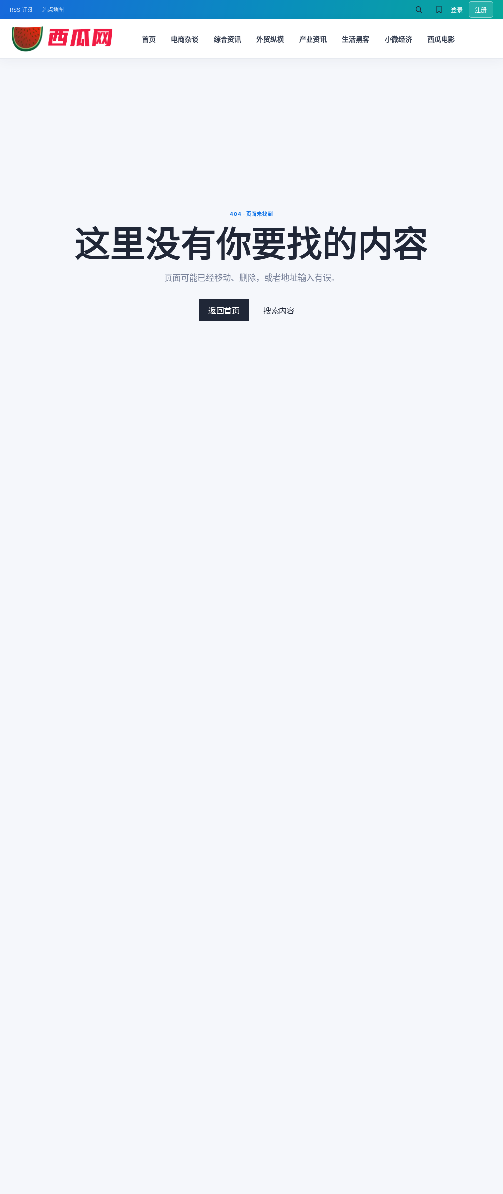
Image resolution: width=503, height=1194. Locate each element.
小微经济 (398, 39)
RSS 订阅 (21, 9)
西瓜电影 (441, 39)
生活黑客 (355, 39)
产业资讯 (313, 39)
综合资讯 (227, 39)
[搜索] (418, 9)
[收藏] (439, 9)
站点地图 (53, 9)
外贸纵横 (270, 39)
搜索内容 (279, 310)
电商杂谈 (184, 39)
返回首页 (224, 310)
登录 (457, 10)
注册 (481, 10)
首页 (149, 39)
